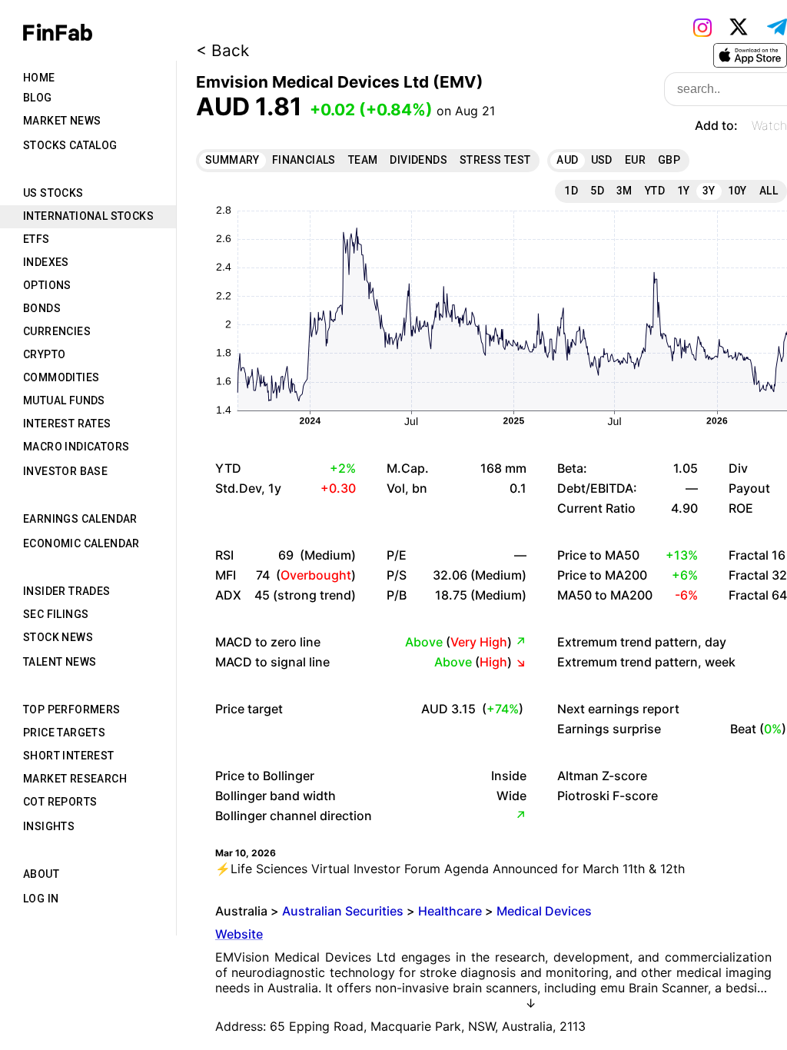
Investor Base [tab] (65, 471)
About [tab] (41, 874)
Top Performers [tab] (72, 709)
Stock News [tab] (58, 637)
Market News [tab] (62, 121)
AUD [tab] (567, 160)
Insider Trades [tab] (67, 591)
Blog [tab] (37, 97)
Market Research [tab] (75, 779)
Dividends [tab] (418, 160)
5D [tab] (597, 190)
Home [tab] (39, 77)
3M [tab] (624, 190)
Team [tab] (363, 160)
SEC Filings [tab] (55, 614)
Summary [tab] (232, 160)
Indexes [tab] (46, 262)
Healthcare (450, 911)
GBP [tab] (669, 160)
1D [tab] (571, 190)
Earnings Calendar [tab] (80, 519)
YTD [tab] (655, 190)
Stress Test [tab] (495, 160)
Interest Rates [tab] (67, 423)
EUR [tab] (635, 160)
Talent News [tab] (59, 662)
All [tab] (768, 190)
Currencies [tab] (57, 331)
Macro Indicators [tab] (76, 446)
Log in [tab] (40, 898)
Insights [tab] (49, 826)
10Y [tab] (737, 190)
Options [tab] (47, 285)
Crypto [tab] (44, 354)
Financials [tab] (304, 160)
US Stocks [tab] (53, 193)
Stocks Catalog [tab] (70, 145)
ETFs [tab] (36, 239)
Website (239, 934)
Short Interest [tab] (69, 755)
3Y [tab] (709, 190)
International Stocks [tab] (88, 216)
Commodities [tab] (61, 377)
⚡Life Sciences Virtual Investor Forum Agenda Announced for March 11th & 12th (450, 868)
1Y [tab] (683, 190)
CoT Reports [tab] (60, 802)
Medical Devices (544, 911)
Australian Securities (342, 911)
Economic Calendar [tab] (81, 543)
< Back (222, 50)
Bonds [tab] (42, 308)
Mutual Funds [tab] (64, 400)
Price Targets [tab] (64, 732)
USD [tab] (602, 160)
